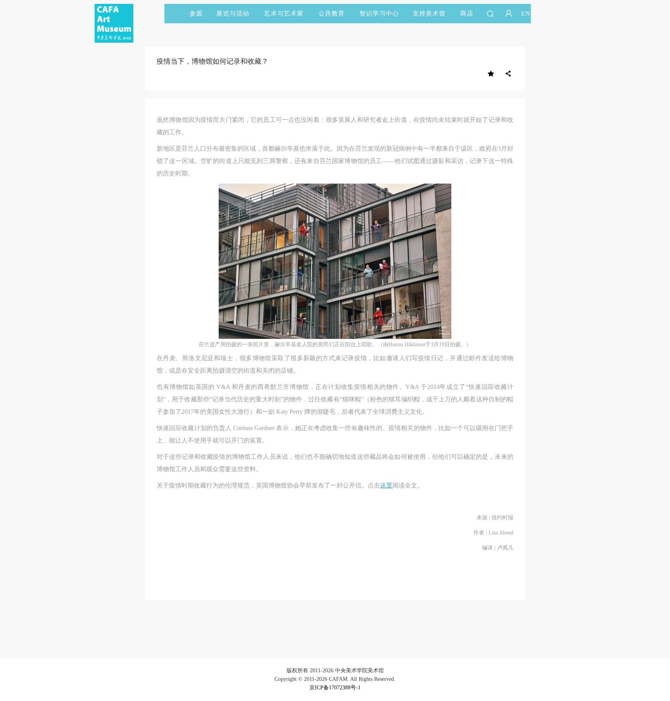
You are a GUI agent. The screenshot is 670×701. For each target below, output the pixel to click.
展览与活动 (232, 13)
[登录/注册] (509, 13)
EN (525, 13)
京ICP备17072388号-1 (335, 688)
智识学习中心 (379, 13)
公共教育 (331, 13)
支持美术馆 (429, 13)
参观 (196, 13)
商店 (466, 13)
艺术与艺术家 (284, 13)
